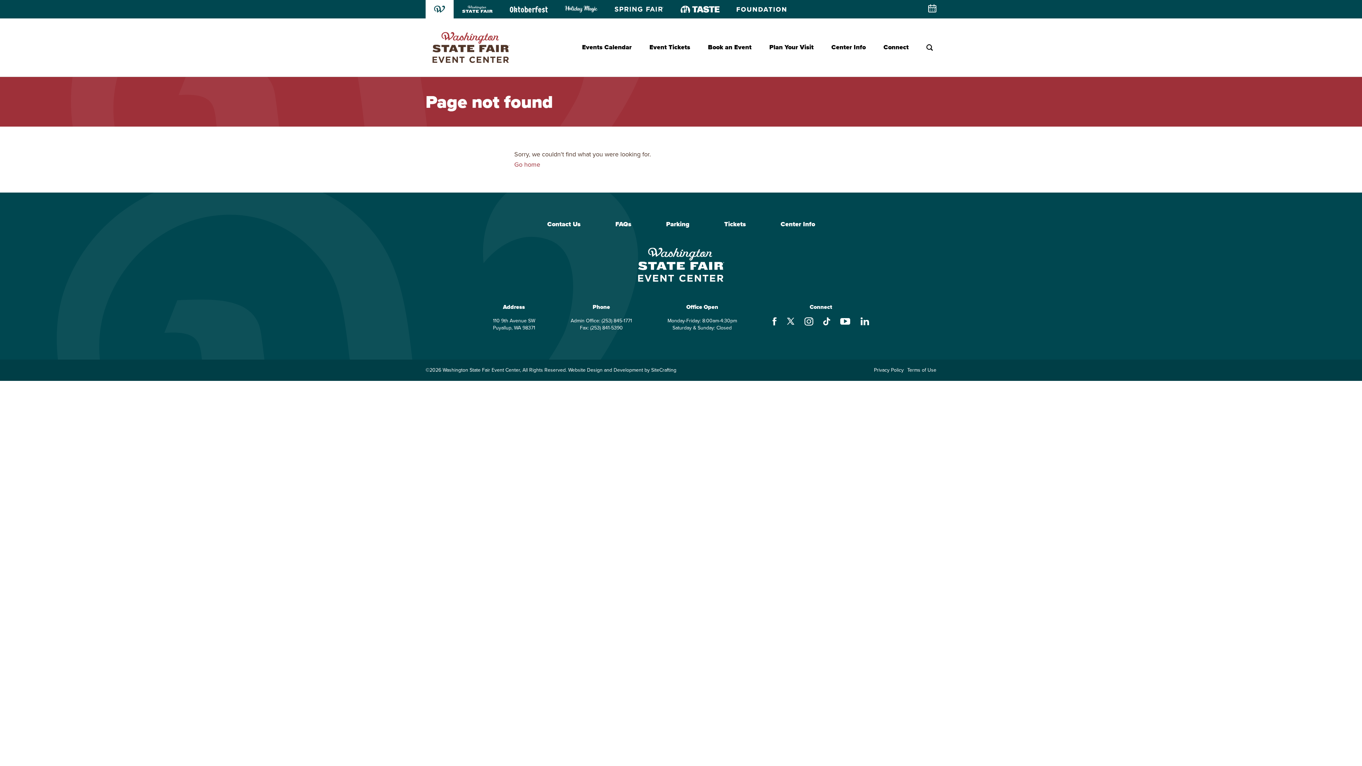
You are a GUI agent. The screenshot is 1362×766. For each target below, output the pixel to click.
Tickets (735, 224)
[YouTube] (845, 322)
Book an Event (730, 47)
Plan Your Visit (791, 47)
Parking (678, 224)
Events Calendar (607, 47)
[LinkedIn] (864, 322)
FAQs (623, 224)
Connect (896, 47)
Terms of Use (921, 370)
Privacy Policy (889, 370)
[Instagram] (808, 322)
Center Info (848, 47)
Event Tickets (669, 47)
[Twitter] (790, 322)
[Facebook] (775, 322)
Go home (527, 164)
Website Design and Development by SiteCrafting (622, 370)
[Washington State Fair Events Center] (471, 47)
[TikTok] (826, 322)
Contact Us (564, 224)
